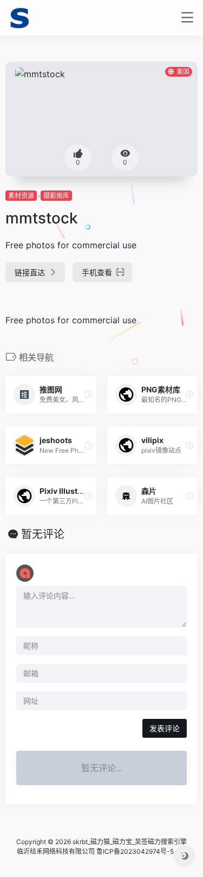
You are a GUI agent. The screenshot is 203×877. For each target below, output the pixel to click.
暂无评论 (42, 534)
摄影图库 (56, 196)
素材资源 (21, 196)
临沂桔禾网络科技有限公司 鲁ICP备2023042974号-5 (95, 851)
